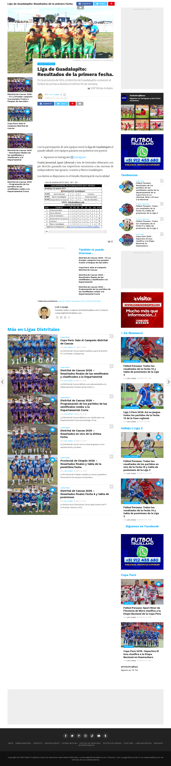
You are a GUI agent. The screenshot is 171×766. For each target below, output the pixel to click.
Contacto (37, 743)
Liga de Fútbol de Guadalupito (71, 301)
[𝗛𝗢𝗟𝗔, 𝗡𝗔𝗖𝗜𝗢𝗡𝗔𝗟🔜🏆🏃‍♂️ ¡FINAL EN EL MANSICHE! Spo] (156, 111)
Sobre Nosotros (23, 743)
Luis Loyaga (54, 94)
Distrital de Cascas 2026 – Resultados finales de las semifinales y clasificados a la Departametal (20, 155)
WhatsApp (158, 743)
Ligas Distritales (93, 301)
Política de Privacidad (90, 743)
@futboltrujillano (129, 667)
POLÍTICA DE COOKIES (112, 743)
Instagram (79, 157)
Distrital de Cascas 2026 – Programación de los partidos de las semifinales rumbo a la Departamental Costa (20, 187)
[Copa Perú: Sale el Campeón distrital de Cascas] (20, 120)
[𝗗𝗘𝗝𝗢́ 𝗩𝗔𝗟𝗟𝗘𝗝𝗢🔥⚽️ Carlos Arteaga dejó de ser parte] (127, 111)
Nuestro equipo (52, 743)
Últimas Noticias (69, 743)
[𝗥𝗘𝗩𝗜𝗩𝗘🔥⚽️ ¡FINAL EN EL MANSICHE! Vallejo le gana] (156, 126)
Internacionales (86, 745)
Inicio (10, 743)
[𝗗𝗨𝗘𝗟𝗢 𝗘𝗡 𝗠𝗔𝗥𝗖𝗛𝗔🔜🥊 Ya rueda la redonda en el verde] (127, 126)
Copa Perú (128, 743)
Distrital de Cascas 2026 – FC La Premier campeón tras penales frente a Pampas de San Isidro (20, 97)
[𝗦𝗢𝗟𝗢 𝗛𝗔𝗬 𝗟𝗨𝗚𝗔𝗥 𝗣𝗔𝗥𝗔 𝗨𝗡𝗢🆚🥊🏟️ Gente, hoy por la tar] (142, 126)
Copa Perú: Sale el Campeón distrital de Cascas (18, 125)
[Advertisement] (75, 126)
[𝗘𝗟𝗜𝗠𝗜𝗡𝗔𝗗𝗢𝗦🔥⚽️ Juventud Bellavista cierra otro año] (142, 111)
